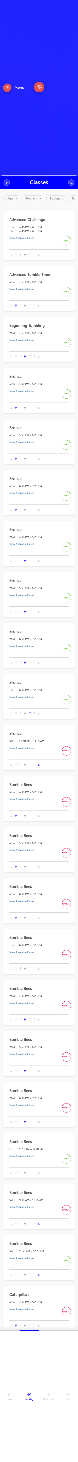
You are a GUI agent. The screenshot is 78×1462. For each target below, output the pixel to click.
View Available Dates (21, 238)
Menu (19, 87)
